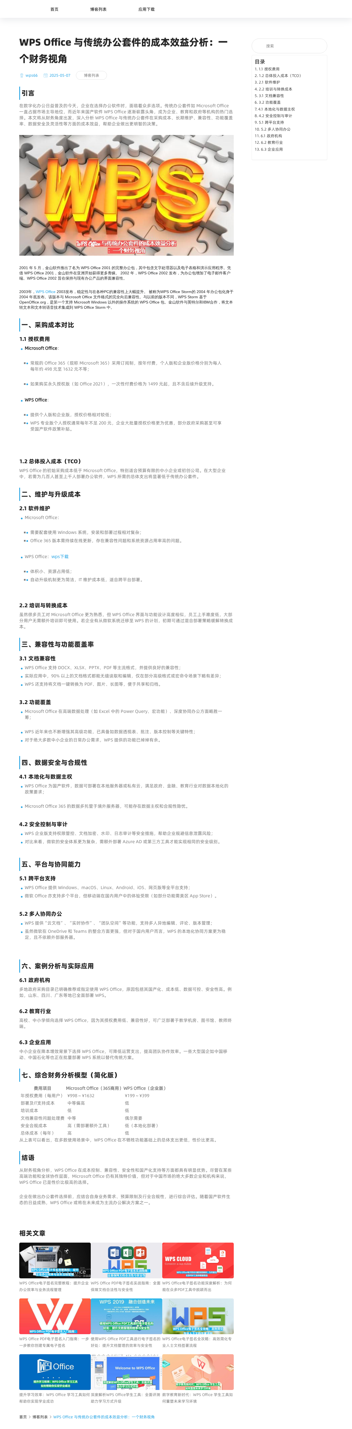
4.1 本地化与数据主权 (276, 109)
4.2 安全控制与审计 (275, 115)
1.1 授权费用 (269, 69)
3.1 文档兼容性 (271, 95)
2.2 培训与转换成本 (275, 89)
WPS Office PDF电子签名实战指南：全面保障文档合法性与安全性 (126, 1286)
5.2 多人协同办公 (276, 129)
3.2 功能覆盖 (270, 102)
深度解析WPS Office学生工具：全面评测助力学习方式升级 (125, 1398)
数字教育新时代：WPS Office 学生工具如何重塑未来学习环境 (197, 1398)
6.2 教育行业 (272, 142)
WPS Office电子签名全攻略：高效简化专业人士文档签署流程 (197, 1342)
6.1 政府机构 (271, 136)
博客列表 (98, 9)
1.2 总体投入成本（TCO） (281, 75)
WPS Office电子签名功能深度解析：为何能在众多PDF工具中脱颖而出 (197, 1286)
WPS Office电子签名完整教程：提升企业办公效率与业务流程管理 (54, 1286)
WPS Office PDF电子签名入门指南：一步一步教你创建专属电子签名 (54, 1342)
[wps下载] (126, 254)
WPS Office (46, 291)
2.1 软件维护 (269, 82)
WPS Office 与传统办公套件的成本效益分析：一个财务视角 (104, 1417)
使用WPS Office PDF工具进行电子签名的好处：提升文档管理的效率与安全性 (126, 1342)
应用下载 (146, 9)
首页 (54, 9)
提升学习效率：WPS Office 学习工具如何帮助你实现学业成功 (54, 1398)
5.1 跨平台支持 (271, 122)
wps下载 (60, 556)
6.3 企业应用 (272, 149)
